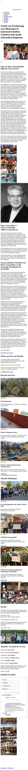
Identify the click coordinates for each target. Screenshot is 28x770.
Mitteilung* (5, 689)
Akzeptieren (4, 371)
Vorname (4, 679)
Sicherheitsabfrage (7, 695)
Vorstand (6, 20)
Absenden (4, 713)
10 (6, 581)
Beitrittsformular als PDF (7, 144)
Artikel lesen (4, 408)
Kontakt (6, 22)
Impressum (11, 768)
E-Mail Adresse (6, 686)
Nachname (5, 682)
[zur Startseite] (6, 9)
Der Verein (6, 12)
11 (8, 581)
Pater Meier (6, 13)
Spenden (6, 19)
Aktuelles (6, 18)
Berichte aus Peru (8, 16)
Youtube (6, 15)
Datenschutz (10, 371)
